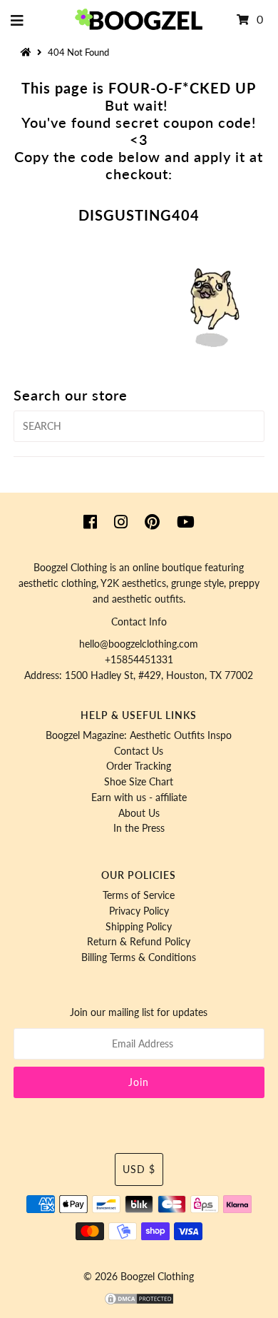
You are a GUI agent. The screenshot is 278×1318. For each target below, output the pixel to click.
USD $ (139, 1169)
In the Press (139, 828)
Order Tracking (138, 766)
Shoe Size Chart (138, 782)
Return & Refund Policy (138, 941)
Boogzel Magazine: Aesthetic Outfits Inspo (139, 735)
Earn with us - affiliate (139, 797)
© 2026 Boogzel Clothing (138, 1276)
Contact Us (138, 751)
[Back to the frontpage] (28, 52)
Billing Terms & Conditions (138, 957)
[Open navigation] (17, 20)
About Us (139, 813)
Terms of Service (139, 895)
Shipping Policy (138, 926)
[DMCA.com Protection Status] (139, 1302)
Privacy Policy (139, 911)
